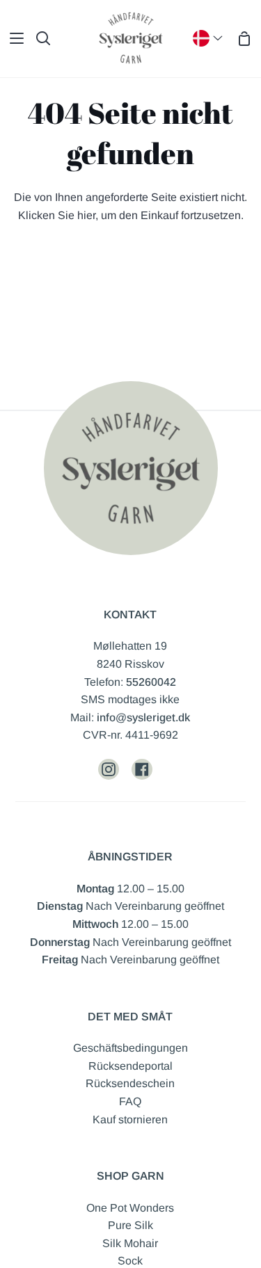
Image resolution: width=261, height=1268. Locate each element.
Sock (130, 1261)
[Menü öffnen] (12, 38)
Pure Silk (130, 1225)
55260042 (151, 682)
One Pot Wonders (130, 1208)
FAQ (130, 1101)
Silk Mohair (130, 1243)
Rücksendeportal (130, 1066)
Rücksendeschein (130, 1083)
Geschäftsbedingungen (130, 1048)
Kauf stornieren (130, 1119)
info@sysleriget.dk (143, 717)
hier (86, 215)
